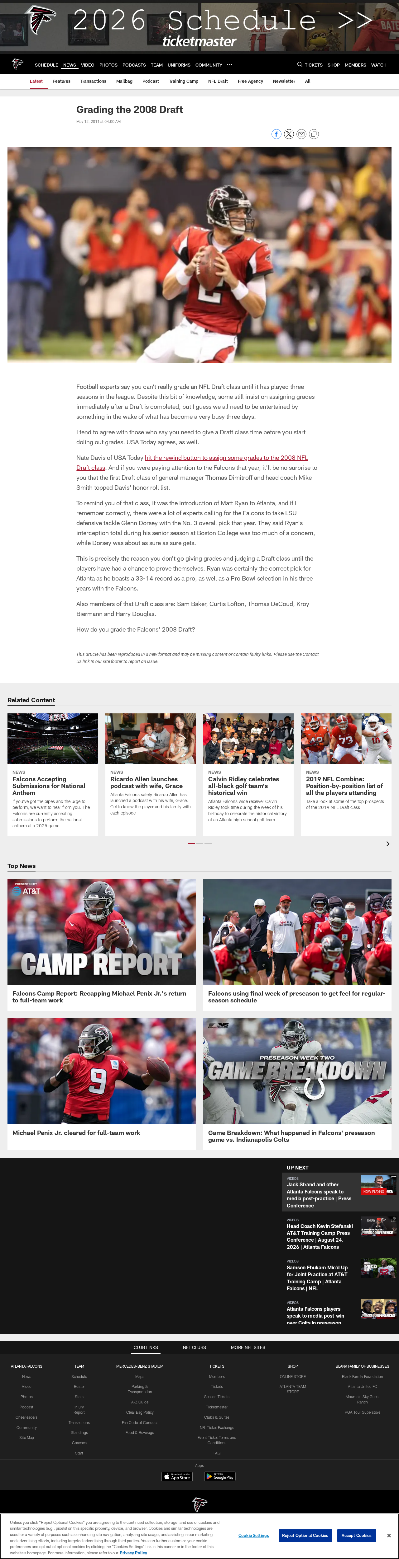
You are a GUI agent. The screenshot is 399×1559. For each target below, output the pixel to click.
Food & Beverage (140, 1432)
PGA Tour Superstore (362, 1412)
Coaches (79, 1442)
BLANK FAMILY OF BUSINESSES (362, 1366)
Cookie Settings (253, 1535)
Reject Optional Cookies (305, 1535)
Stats (79, 1396)
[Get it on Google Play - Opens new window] (220, 1479)
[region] (199, 1536)
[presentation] (389, 844)
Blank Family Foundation (362, 1376)
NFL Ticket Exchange (217, 1427)
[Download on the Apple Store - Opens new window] (177, 1477)
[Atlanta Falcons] (199, 1505)
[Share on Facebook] (276, 137)
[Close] (389, 1536)
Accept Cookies (357, 1535)
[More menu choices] (229, 64)
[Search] (299, 64)
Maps (139, 1376)
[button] (191, 843)
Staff (79, 1453)
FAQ (217, 1453)
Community (27, 1427)
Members (217, 1376)
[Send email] (301, 137)
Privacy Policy (133, 1552)
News (26, 1376)
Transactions (79, 1422)
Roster (79, 1386)
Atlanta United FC (362, 1386)
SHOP (293, 1366)
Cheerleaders (26, 1417)
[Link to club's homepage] (17, 64)
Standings (79, 1432)
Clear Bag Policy (140, 1412)
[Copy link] (314, 134)
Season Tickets (216, 1396)
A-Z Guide (139, 1402)
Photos (27, 1396)
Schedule (79, 1376)
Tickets (217, 1386)
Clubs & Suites (216, 1417)
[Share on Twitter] (289, 137)
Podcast (26, 1407)
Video (26, 1386)
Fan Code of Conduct (140, 1422)
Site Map (26, 1437)
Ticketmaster (217, 1407)
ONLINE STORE (293, 1376)
